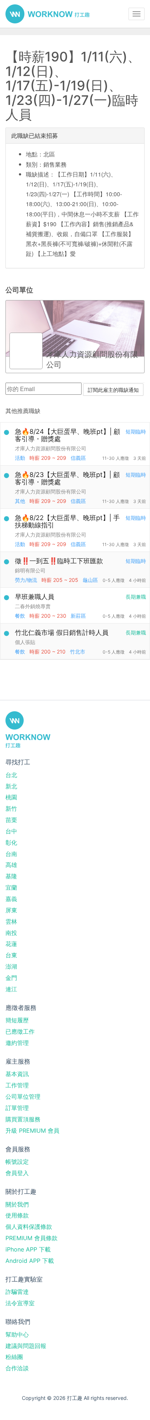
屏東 (11, 910)
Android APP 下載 (29, 1260)
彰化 (11, 842)
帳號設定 (17, 1161)
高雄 (11, 864)
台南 (11, 853)
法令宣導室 (20, 1303)
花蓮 (11, 943)
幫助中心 (17, 1334)
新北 (11, 786)
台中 (11, 831)
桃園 (11, 797)
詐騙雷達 (17, 1291)
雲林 (11, 921)
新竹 (11, 808)
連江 (11, 989)
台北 (11, 775)
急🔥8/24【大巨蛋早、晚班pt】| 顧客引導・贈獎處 (67, 435)
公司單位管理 (22, 1096)
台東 (11, 955)
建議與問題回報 (25, 1345)
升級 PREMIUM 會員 (32, 1130)
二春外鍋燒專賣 (33, 606)
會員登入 (17, 1173)
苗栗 (11, 819)
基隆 (11, 876)
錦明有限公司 (30, 570)
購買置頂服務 (22, 1119)
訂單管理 (17, 1108)
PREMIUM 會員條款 (31, 1238)
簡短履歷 (17, 1020)
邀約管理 (17, 1042)
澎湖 (11, 966)
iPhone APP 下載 (28, 1249)
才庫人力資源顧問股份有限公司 (50, 448)
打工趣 (47, 14)
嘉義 (11, 898)
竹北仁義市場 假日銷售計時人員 (61, 632)
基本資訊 (17, 1074)
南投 (11, 932)
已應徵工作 (20, 1031)
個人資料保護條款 (28, 1226)
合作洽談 (17, 1368)
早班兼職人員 (34, 597)
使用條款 (17, 1215)
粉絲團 (14, 1356)
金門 (11, 977)
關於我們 (17, 1204)
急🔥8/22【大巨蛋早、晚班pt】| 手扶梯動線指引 (67, 521)
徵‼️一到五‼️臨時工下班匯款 (59, 561)
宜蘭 (11, 887)
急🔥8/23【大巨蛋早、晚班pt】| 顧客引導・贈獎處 (67, 478)
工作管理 (17, 1085)
